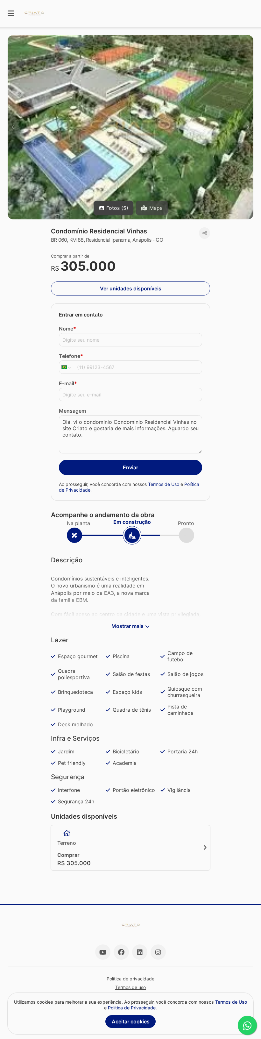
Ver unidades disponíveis (130, 288)
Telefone (71, 356)
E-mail (68, 383)
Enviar (130, 467)
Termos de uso (130, 987)
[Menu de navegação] (11, 13)
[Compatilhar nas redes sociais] (204, 233)
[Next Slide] (248, 127)
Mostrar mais (127, 626)
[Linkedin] (139, 952)
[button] (130, 127)
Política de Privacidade (132, 1007)
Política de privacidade (130, 978)
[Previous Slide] (13, 127)
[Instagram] (158, 952)
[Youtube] (102, 952)
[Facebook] (121, 952)
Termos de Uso (163, 484)
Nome (67, 328)
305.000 (88, 266)
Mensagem (72, 411)
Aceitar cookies (131, 1021)
